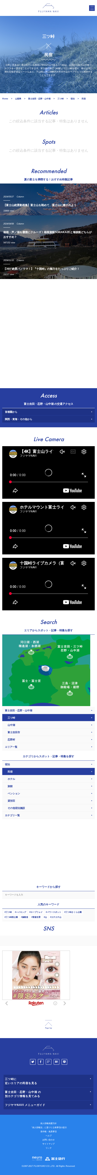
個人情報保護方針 (48, 1123)
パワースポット (54, 912)
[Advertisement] (48, 332)
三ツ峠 (9, 912)
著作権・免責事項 (48, 1131)
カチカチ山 (56, 917)
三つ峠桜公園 (12, 917)
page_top (48, 1024)
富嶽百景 (36, 917)
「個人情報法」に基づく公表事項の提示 (48, 1127)
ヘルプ (49, 1136)
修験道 (25, 917)
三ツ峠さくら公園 (73, 912)
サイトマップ (48, 1144)
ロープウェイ (36, 912)
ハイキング (21, 912)
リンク (49, 1148)
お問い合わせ (48, 1140)
